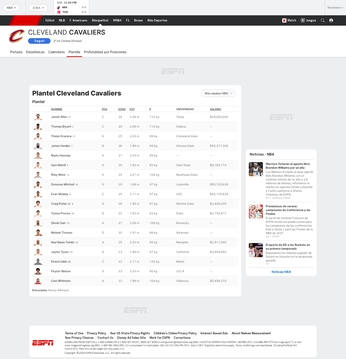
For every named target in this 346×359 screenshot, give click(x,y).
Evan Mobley (59, 194)
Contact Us (105, 337)
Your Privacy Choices (79, 337)
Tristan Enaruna (61, 136)
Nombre (56, 109)
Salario (215, 109)
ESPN (26, 20)
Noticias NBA (281, 272)
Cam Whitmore (60, 281)
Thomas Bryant (61, 126)
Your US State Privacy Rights (130, 333)
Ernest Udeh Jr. (61, 261)
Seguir (39, 41)
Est (132, 109)
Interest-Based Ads (214, 333)
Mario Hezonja (60, 155)
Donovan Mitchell (62, 184)
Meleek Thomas (61, 232)
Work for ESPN (159, 337)
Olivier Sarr (58, 223)
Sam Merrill (58, 165)
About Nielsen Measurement (251, 333)
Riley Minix (58, 174)
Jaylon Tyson (60, 252)
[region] (135, 196)
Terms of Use (74, 333)
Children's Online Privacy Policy (175, 333)
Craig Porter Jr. (61, 203)
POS (104, 109)
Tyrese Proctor (60, 213)
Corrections (182, 337)
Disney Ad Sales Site (131, 337)
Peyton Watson (61, 271)
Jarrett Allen (59, 117)
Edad (122, 109)
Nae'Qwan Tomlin (62, 242)
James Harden (60, 146)
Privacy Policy (96, 333)
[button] (323, 20)
